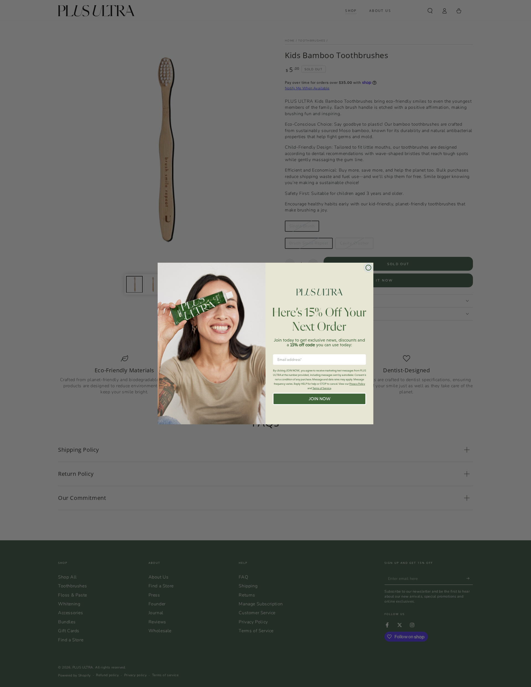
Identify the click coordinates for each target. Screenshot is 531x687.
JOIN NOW (319, 398)
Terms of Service (322, 388)
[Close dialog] (368, 267)
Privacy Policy (357, 383)
